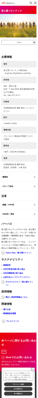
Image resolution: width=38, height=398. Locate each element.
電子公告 (6, 311)
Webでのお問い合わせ (19, 359)
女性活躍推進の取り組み (13, 275)
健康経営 (6, 267)
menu (25, 42)
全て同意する (18, 393)
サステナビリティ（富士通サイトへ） (19, 285)
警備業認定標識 (9, 316)
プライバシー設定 (18, 384)
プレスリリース (12, 323)
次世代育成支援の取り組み (14, 271)
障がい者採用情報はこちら (16, 299)
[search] (31, 3)
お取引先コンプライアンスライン (17, 279)
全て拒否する (18, 389)
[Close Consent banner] (33, 369)
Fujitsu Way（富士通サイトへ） (19, 255)
